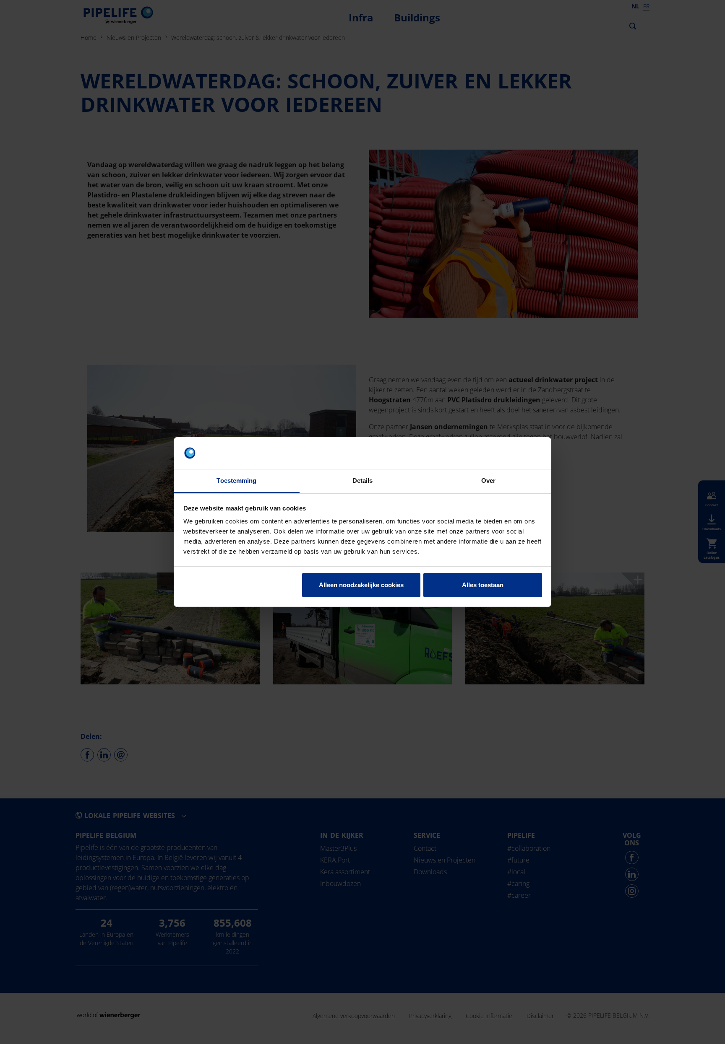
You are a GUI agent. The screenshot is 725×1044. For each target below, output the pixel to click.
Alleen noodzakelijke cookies (361, 584)
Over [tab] (488, 480)
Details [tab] (362, 480)
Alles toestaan (482, 584)
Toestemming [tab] (236, 480)
